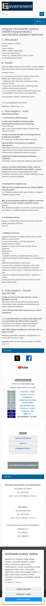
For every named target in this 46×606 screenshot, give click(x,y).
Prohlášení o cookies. (13, 582)
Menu (40, 21)
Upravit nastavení (23, 589)
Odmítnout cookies (23, 594)
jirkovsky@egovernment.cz (26, 518)
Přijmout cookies (23, 599)
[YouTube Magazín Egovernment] (23, 367)
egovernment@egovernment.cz (26, 496)
